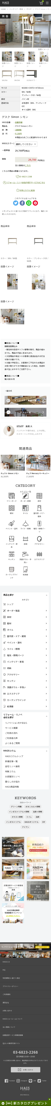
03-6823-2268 (25, 1052)
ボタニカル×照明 (33, 806)
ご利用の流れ (11, 733)
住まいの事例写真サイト (11, 1043)
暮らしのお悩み (12, 781)
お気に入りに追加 (27, 190)
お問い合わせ (7, 1010)
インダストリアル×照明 (19, 811)
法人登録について (9, 1027)
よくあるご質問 (12, 743)
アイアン (25, 827)
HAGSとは (6, 962)
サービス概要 (11, 727)
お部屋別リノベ (12, 776)
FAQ (4, 970)
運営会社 (6, 1002)
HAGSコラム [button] (9, 751)
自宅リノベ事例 (12, 766)
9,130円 (18, 133)
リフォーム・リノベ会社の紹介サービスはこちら (25, 182)
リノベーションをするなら (16, 722)
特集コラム (10, 771)
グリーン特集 (16, 806)
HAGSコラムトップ (14, 756)
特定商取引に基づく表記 (11, 978)
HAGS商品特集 (12, 786)
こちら (28, 165)
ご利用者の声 (11, 738)
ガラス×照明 (17, 817)
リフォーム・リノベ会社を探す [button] (12, 716)
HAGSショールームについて (12, 1019)
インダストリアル (13, 822)
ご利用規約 (6, 994)
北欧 (37, 817)
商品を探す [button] (8, 595)
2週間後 (18, 129)
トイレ (29, 817)
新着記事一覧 (11, 761)
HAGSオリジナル (31, 822)
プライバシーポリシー (10, 986)
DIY (43, 822)
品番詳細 (18, 122)
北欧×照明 (37, 811)
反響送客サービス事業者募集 (13, 1035)
